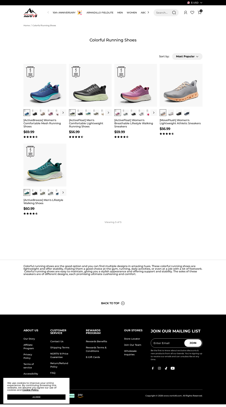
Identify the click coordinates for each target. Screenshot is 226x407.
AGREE (36, 397)
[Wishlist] (192, 12)
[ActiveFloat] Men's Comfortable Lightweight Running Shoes (86, 123)
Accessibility (30, 373)
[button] (195, 2)
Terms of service (28, 366)
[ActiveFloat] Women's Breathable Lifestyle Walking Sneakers (133, 123)
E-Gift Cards (93, 357)
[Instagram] (159, 368)
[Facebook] (153, 368)
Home (26, 25)
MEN (120, 12)
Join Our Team (132, 344)
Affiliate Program (28, 346)
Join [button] (193, 343)
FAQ (52, 372)
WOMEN (132, 12)
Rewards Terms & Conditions (96, 349)
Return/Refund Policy (59, 365)
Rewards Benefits (96, 341)
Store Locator (132, 338)
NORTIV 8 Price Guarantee (59, 355)
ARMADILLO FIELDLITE (100, 12)
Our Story (29, 338)
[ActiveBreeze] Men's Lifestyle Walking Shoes (43, 201)
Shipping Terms (59, 347)
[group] (26, 112)
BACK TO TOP (110, 303)
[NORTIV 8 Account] (186, 12)
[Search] (174, 13)
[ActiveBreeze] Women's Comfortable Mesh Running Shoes (42, 123)
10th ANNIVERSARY (64, 12)
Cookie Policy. (30, 389)
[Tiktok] (166, 368)
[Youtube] (173, 368)
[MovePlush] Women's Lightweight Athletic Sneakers (180, 122)
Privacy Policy (27, 356)
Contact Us (56, 341)
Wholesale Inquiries (130, 353)
